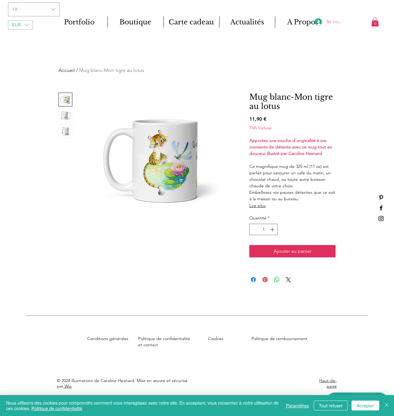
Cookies (215, 338)
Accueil (66, 70)
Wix (67, 386)
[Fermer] (386, 405)
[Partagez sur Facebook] (253, 279)
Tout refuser (331, 405)
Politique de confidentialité (56, 408)
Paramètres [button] (297, 405)
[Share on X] (288, 279)
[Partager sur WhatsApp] (276, 279)
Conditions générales (107, 338)
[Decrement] (254, 229)
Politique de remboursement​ (279, 338)
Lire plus (257, 205)
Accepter (365, 405)
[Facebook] (381, 208)
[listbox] (20, 25)
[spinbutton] (263, 229)
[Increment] (273, 229)
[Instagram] (381, 218)
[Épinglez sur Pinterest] (265, 279)
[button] (20, 25)
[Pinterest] (381, 197)
